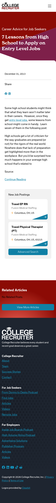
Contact (7, 377)
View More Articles (28, 307)
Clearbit (26, 488)
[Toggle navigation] (49, 6)
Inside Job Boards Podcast (17, 429)
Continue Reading (15, 179)
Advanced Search (28, 251)
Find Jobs (7, 398)
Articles (6, 403)
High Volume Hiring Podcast (18, 435)
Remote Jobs (9, 414)
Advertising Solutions (14, 440)
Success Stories (11, 371)
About (5, 360)
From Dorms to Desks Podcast (20, 392)
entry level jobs (18, 120)
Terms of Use (16, 480)
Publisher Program (13, 446)
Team (5, 366)
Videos (6, 409)
